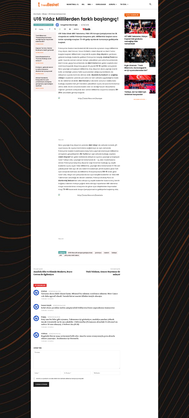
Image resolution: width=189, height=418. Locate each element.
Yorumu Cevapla (47, 299)
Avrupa (112, 4)
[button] (150, 5)
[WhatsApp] (60, 29)
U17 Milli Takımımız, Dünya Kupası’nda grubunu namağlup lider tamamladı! (135, 40)
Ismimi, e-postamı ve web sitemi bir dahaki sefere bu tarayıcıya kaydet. (60, 378)
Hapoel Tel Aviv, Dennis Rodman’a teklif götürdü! (45, 49)
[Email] (65, 29)
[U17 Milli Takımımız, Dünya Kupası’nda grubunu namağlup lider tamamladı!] (140, 28)
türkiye (114, 253)
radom (106, 253)
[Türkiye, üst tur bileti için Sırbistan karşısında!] (140, 84)
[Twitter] (54, 29)
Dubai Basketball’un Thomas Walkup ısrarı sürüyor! (43, 59)
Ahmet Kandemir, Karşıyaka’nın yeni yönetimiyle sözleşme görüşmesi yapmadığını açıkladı (44, 82)
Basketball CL (73, 4)
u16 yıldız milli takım (71, 255)
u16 (60, 255)
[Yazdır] (70, 29)
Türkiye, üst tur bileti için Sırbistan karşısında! (135, 93)
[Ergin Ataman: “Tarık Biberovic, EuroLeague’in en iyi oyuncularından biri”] (140, 57)
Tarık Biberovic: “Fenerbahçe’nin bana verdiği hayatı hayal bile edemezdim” (44, 38)
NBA (89, 4)
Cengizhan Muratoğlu (69, 25)
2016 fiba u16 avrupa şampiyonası (80, 253)
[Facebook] (49, 29)
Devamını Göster (139, 99)
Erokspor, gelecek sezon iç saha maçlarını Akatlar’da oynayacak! (44, 69)
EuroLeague (101, 4)
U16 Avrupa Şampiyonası (57, 14)
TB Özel (123, 4)
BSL (83, 4)
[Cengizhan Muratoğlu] (58, 25)
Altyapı (44, 14)
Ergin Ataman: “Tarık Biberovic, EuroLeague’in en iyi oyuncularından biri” (136, 68)
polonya (98, 253)
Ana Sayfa (37, 14)
